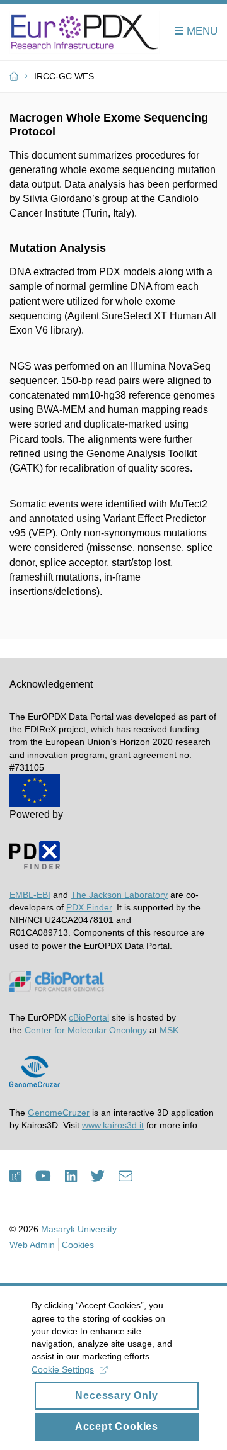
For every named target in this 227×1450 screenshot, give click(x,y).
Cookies (78, 1245)
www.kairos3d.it (113, 1125)
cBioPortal (89, 1017)
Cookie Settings (63, 1369)
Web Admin (32, 1245)
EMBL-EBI (29, 895)
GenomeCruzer (59, 1112)
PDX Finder (89, 907)
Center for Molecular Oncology (86, 1030)
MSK (169, 1030)
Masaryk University (79, 1229)
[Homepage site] (84, 32)
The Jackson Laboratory (119, 895)
